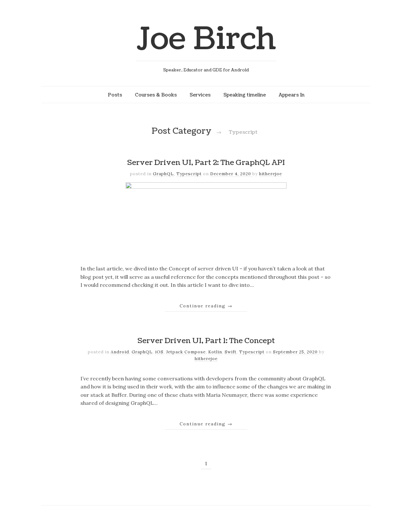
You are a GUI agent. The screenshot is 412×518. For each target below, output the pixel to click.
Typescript (189, 174)
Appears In (291, 95)
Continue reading (206, 306)
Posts (115, 95)
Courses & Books (156, 95)
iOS (159, 352)
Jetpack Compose (186, 352)
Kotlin (215, 352)
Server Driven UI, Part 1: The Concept (206, 341)
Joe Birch (206, 39)
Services (200, 95)
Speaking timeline (244, 95)
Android (120, 352)
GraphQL (163, 174)
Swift (231, 352)
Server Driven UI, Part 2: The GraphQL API (206, 163)
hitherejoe (270, 174)
